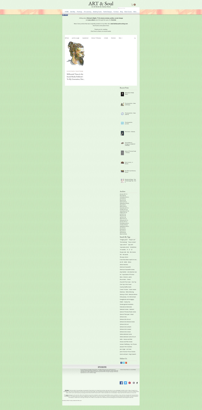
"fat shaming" (123, 242)
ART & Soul (100, 3)
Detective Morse (133, 294)
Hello (121, 339)
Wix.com (80, 400)
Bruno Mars (123, 279)
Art (120, 274)
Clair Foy (134, 282)
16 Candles (123, 249)
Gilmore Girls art (124, 324)
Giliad (131, 314)
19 (127, 249)
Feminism (113, 38)
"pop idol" (130, 244)
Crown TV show (124, 289)
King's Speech (132, 354)
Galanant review (124, 309)
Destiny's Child (124, 294)
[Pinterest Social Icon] (129, 382)
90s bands (125, 254)
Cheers (129, 279)
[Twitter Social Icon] (125, 382)
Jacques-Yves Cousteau (126, 346)
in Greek (106, 38)
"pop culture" (123, 244)
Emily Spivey (123, 297)
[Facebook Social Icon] (121, 382)
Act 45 (121, 262)
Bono (121, 277)
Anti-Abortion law (132, 272)
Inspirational (85, 38)
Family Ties (127, 302)
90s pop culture (124, 257)
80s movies (133, 252)
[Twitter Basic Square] (124, 363)
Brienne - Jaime (127, 277)
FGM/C (121, 302)
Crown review (132, 289)
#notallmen (133, 247)
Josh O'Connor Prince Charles (127, 351)
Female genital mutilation (126, 304)
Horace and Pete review (126, 341)
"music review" (132, 242)
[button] (133, 5)
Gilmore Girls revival (125, 332)
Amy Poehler (123, 272)
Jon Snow (128, 349)
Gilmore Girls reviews (125, 329)
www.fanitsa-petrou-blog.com (119, 23)
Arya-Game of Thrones (128, 274)
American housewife (125, 267)
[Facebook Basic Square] (121, 363)
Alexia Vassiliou (124, 264)
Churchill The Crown (125, 282)
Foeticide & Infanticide (126, 307)
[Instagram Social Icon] (133, 382)
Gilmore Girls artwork (125, 327)
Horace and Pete (127, 339)
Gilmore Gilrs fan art (125, 319)
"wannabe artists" (124, 247)
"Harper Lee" (132, 239)
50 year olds (123, 252)
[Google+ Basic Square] (126, 363)
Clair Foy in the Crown (125, 284)
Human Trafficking (124, 344)
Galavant (131, 309)
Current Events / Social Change (75, 71)
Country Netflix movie (125, 287)
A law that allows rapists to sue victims (128, 259)
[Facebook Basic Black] (137, 383)
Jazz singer (123, 349)
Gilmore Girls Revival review (127, 322)
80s (128, 252)
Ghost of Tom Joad (124, 314)
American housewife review (127, 269)
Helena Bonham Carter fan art (128, 336)
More (120, 38)
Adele (125, 262)
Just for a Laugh (75, 38)
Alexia (129, 262)
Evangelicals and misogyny (127, 299)
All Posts (67, 38)
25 (131, 249)
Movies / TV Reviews (96, 38)
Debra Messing (130, 292)
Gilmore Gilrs (123, 317)
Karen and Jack (124, 354)
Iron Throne (133, 344)
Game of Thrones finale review (128, 312)
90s (121, 254)
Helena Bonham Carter (126, 334)
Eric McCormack (131, 297)
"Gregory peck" (124, 239)
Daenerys (122, 292)
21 (129, 249)
